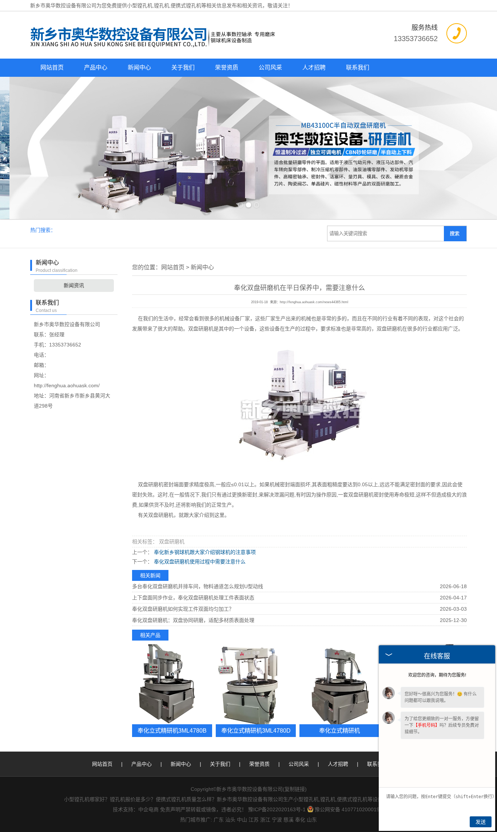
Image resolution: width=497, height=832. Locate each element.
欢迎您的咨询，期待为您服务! (437, 675)
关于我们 (183, 67)
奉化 (300, 820)
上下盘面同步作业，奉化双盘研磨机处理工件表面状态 (193, 598)
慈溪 (288, 820)
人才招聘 (314, 67)
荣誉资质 (226, 67)
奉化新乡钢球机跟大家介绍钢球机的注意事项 (204, 552)
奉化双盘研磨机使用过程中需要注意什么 (199, 561)
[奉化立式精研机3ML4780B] (172, 684)
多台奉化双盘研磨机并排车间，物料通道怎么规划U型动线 (197, 586)
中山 (242, 820)
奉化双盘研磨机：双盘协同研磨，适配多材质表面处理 (193, 620)
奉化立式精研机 (339, 730)
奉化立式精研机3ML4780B (172, 730)
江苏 (254, 820)
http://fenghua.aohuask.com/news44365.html (314, 302)
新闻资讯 (74, 285)
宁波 (277, 820)
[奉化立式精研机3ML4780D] (256, 684)
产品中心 (95, 67)
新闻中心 (139, 67)
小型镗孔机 (139, 5)
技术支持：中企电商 (136, 809)
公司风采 (270, 67)
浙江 (265, 820)
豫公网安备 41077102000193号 (351, 809)
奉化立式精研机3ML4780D (256, 730)
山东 (312, 820)
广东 (219, 820)
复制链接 (295, 789)
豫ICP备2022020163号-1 (277, 809)
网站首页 (52, 67)
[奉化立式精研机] (339, 684)
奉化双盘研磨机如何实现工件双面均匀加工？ (183, 609)
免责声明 (170, 809)
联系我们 (357, 67)
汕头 (230, 820)
